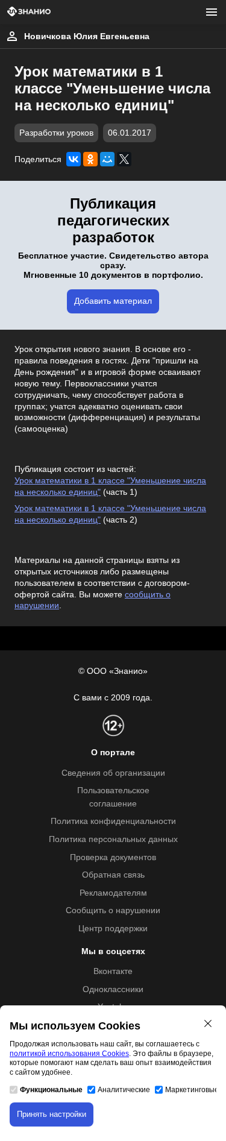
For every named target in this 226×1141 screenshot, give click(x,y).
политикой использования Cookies (69, 1053)
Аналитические (124, 1090)
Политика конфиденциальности (113, 821)
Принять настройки (51, 1114)
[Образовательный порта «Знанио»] (29, 12)
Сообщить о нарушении (113, 910)
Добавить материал (113, 301)
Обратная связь (113, 874)
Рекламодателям (113, 892)
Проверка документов (113, 857)
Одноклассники (113, 989)
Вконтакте (113, 971)
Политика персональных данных (113, 839)
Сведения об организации (113, 773)
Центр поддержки (113, 928)
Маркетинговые (192, 1090)
